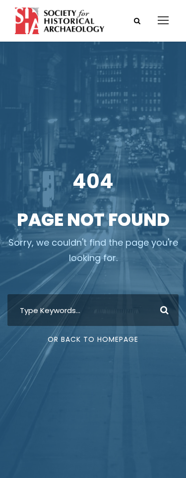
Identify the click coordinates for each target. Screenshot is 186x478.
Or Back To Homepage (93, 339)
